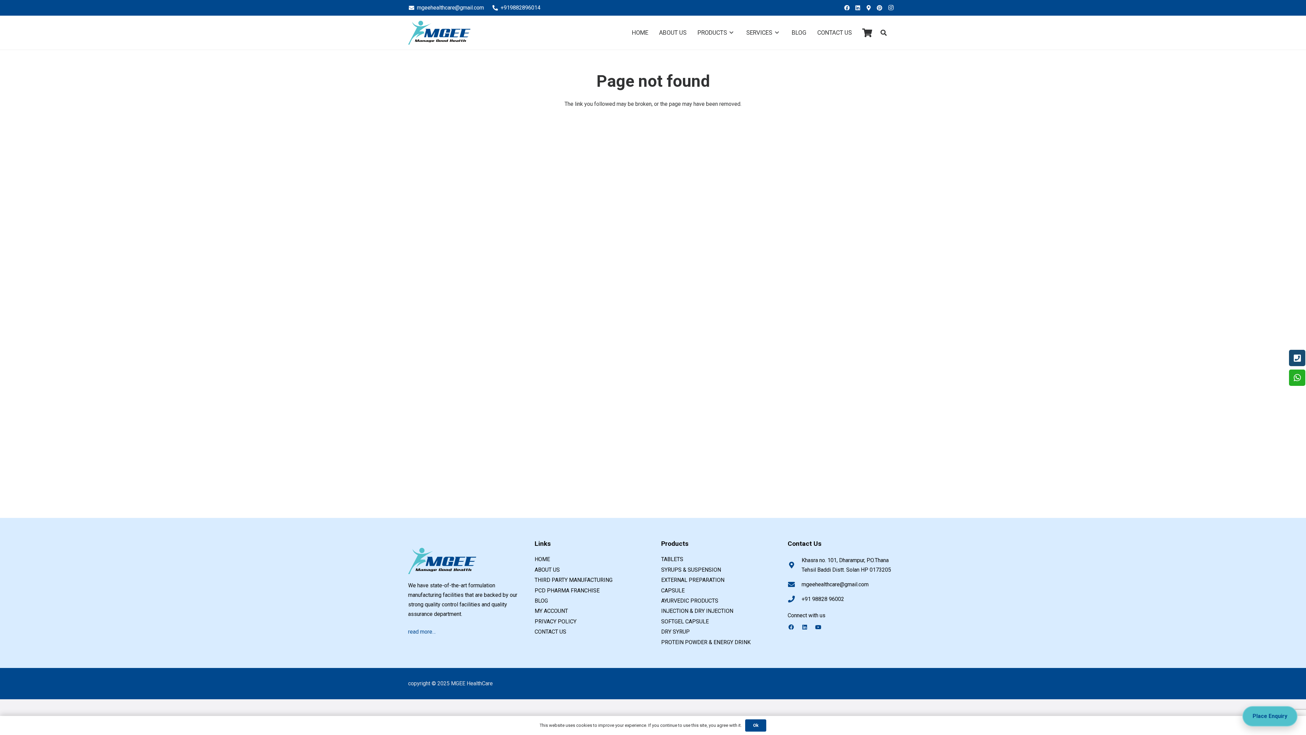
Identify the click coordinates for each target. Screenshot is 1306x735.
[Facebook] (848, 7)
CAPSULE (673, 590)
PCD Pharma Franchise (567, 590)
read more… (422, 631)
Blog (541, 601)
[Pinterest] (881, 7)
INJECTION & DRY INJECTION (697, 611)
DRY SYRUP (675, 631)
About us (547, 570)
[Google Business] (870, 7)
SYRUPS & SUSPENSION (691, 570)
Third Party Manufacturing (574, 580)
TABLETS (672, 559)
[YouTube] (821, 627)
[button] (883, 32)
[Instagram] (892, 7)
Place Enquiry (1270, 716)
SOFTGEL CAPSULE (685, 621)
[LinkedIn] (859, 7)
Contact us (550, 631)
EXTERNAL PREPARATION (692, 580)
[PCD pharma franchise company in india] (439, 33)
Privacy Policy (555, 621)
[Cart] (867, 33)
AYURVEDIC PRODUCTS (689, 601)
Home (542, 559)
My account (551, 611)
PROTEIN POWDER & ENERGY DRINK (706, 642)
